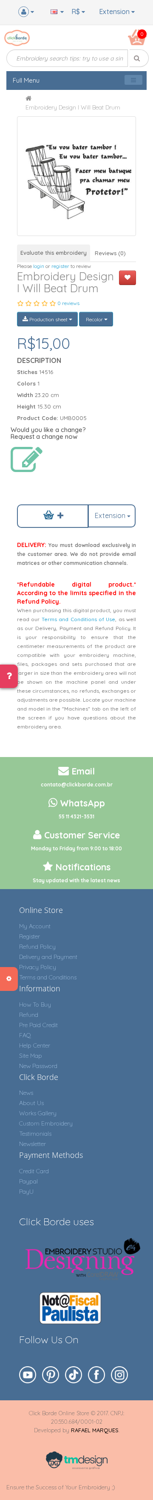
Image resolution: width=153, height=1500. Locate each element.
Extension (115, 11)
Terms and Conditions (47, 977)
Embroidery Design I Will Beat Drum (73, 107)
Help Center (34, 1045)
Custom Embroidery (46, 1123)
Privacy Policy (37, 967)
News (26, 1093)
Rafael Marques (95, 1430)
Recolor (94, 319)
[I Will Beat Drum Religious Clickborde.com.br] (76, 176)
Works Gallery (38, 1113)
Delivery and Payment (48, 957)
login (38, 266)
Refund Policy (37, 946)
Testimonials (35, 1133)
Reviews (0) (110, 253)
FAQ (25, 1035)
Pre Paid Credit (38, 1025)
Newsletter (32, 1144)
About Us (31, 1103)
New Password (38, 1066)
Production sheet (48, 319)
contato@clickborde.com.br (77, 784)
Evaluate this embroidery (53, 252)
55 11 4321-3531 (76, 816)
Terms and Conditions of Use (79, 619)
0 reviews (68, 303)
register (60, 266)
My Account (35, 926)
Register (29, 936)
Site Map (30, 1056)
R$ (76, 11)
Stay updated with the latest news (76, 880)
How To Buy (35, 1004)
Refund (28, 1015)
